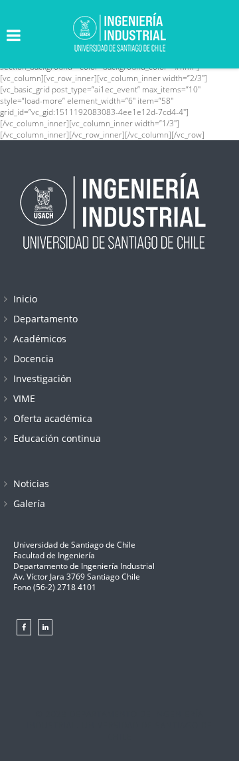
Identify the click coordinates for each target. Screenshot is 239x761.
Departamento (45, 318)
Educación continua (57, 438)
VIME (24, 398)
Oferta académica (52, 418)
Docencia (33, 358)
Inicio (25, 298)
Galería (29, 503)
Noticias (31, 483)
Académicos (39, 338)
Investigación (42, 378)
